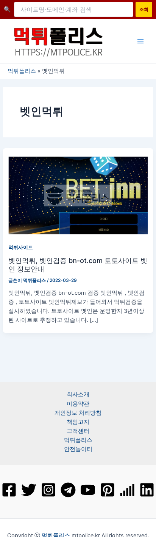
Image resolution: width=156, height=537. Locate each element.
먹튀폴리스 (22, 71)
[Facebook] (9, 489)
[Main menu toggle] (140, 41)
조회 (143, 9)
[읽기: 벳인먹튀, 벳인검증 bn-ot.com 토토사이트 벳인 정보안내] (77, 195)
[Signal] (127, 489)
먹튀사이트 (20, 247)
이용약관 (78, 403)
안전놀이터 (78, 449)
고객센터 (78, 431)
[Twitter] (28, 489)
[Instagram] (48, 489)
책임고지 (78, 422)
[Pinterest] (107, 489)
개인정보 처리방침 (78, 412)
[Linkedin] (146, 489)
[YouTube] (87, 489)
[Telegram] (68, 489)
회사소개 (78, 394)
